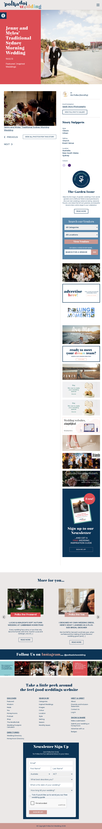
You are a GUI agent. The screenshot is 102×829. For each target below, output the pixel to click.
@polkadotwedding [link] (75, 655)
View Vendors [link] (81, 241)
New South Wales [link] (70, 153)
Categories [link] (43, 701)
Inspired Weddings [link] (46, 704)
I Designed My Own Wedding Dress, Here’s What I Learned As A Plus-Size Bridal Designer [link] (76, 625)
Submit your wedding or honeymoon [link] (80, 725)
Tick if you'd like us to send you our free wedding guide (49, 796)
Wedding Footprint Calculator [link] (14, 726)
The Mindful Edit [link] (13, 722)
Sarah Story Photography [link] (74, 106)
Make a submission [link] (78, 721)
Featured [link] (10, 64)
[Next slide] (98, 617)
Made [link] (9, 707)
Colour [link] (41, 710)
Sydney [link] (65, 155)
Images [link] (42, 707)
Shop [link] (9, 719)
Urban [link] (65, 133)
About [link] (73, 701)
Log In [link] (73, 712)
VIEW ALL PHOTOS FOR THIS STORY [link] (39, 137)
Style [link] (41, 716)
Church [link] (65, 141)
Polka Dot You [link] (76, 614)
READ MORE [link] (81, 211)
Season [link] (41, 722)
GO (94, 252)
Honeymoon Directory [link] (15, 738)
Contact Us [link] (75, 709)
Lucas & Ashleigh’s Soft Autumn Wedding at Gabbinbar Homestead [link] (25, 623)
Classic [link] (65, 131)
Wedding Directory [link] (14, 736)
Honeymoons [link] (12, 713)
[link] (3, 15)
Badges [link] (74, 732)
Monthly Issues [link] (44, 725)
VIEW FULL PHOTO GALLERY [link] (75, 112)
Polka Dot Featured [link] (26, 614)
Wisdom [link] (10, 704)
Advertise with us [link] (77, 729)
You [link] (8, 710)
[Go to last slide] (4, 617)
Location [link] (42, 713)
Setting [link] (42, 719)
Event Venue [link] (68, 143)
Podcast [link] (10, 716)
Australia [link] (66, 150)
